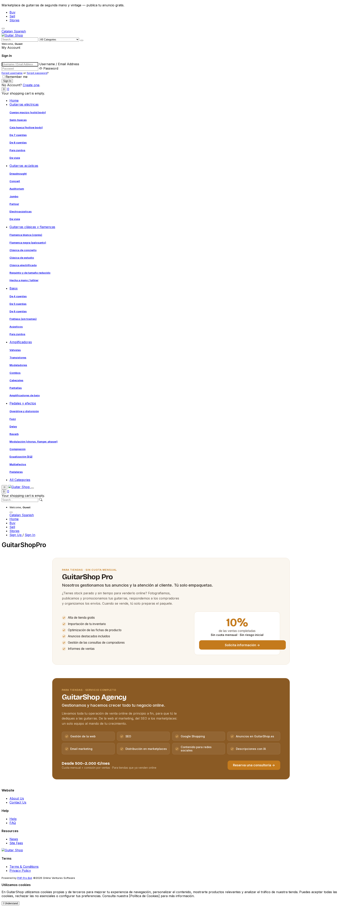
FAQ (13, 823)
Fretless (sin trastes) (23, 318)
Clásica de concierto (23, 250)
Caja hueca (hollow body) (26, 127)
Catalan (8, 31)
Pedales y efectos (23, 403)
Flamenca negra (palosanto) (28, 242)
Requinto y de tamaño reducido (30, 272)
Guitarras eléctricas (24, 104)
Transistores (18, 357)
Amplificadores (21, 342)
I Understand (10, 903)
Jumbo (14, 196)
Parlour (14, 203)
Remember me (17, 77)
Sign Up (16, 535)
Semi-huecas (18, 119)
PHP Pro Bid (24, 877)
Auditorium (17, 188)
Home (14, 100)
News (14, 839)
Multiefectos (18, 464)
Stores (14, 20)
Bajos (14, 288)
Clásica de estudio (22, 257)
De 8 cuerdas (18, 142)
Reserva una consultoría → (254, 765)
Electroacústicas (21, 211)
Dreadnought (18, 173)
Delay (13, 426)
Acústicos (16, 326)
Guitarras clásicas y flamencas (32, 227)
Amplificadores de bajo (25, 395)
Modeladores (18, 365)
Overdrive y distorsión (24, 411)
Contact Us (18, 802)
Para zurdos (17, 150)
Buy (12, 12)
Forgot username (12, 73)
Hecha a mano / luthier (24, 280)
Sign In (30, 535)
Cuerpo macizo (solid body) (28, 112)
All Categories (20, 480)
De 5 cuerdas (18, 303)
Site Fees (16, 843)
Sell (12, 16)
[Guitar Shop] (12, 35)
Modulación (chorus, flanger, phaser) (34, 441)
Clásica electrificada (23, 265)
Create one (31, 85)
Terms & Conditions (24, 867)
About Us (17, 798)
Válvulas (15, 350)
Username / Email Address (59, 64)
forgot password (37, 73)
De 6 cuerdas (18, 311)
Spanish (20, 31)
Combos (15, 372)
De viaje (15, 157)
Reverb (14, 434)
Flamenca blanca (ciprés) (26, 234)
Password (50, 68)
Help (13, 819)
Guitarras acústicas (24, 166)
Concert (15, 181)
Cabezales (16, 380)
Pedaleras (16, 471)
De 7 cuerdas (18, 135)
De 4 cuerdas (18, 296)
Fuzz (13, 419)
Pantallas (16, 387)
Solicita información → (242, 645)
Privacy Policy (20, 871)
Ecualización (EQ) (21, 456)
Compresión (18, 449)
